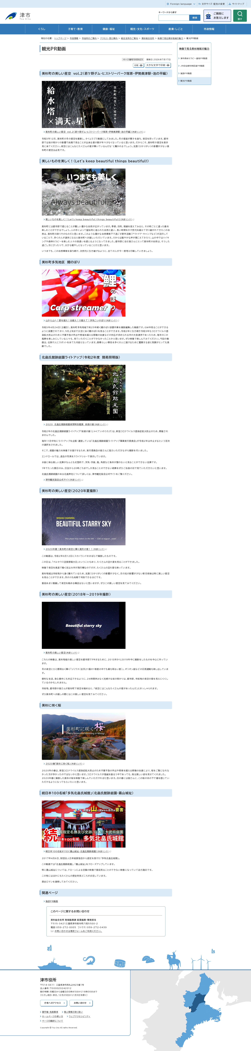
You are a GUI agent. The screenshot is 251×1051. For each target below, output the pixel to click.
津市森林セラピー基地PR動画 (194, 58)
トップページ (60, 38)
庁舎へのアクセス (52, 1003)
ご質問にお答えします (221, 15)
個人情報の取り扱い (73, 1012)
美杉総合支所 (148, 38)
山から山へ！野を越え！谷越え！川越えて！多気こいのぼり (81, 320)
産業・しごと (176, 29)
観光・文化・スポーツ (142, 29)
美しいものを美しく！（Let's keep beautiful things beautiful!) (89, 219)
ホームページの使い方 (52, 1016)
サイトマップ (238, 4)
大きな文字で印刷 (156, 65)
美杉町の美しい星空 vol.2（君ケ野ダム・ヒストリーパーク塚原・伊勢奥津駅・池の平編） (94, 132)
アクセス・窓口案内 (109, 38)
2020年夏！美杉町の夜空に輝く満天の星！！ (75, 549)
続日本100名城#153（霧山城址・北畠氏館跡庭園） (77, 851)
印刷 (136, 65)
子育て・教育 (75, 29)
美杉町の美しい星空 (61, 653)
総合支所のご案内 (129, 38)
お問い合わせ (80, 1003)
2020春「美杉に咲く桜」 (64, 764)
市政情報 (209, 29)
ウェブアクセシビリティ (79, 1016)
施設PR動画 (52, 901)
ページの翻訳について (52, 1021)
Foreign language (181, 4)
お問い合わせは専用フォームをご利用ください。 (78, 931)
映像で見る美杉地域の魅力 (170, 38)
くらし (41, 29)
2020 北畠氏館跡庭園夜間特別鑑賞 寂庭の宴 (76, 424)
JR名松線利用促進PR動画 (192, 66)
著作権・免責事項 (50, 1012)
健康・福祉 (109, 29)
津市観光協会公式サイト (63, 480)
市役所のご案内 (89, 38)
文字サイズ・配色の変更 (213, 4)
